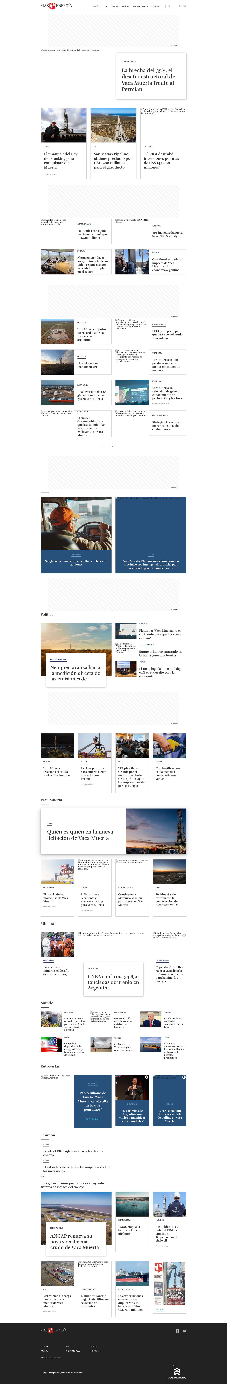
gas (95, 147)
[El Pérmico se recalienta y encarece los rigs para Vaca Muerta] (94, 871)
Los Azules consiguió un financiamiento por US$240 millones (92, 234)
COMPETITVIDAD (129, 61)
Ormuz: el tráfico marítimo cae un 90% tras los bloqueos (123, 1022)
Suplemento (160, 1309)
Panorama (148, 147)
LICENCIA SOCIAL (83, 411)
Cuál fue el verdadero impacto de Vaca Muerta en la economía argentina (166, 265)
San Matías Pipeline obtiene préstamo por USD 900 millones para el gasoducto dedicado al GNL (113, 163)
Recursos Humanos (162, 960)
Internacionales (140, 6)
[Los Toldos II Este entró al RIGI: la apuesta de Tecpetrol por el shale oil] (169, 1204)
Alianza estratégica (125, 888)
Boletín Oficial (82, 385)
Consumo (159, 762)
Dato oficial (93, 968)
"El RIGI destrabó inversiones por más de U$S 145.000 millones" (161, 161)
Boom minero (76, 554)
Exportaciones (48, 888)
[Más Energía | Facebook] (180, 6)
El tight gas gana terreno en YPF (88, 364)
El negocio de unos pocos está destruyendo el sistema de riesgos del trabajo (74, 1185)
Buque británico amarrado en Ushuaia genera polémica (160, 653)
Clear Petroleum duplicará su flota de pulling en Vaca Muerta (169, 1116)
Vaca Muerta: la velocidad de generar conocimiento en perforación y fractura (167, 393)
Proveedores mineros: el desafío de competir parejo (56, 970)
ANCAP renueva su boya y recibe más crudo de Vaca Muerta (74, 1241)
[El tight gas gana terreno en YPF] (57, 362)
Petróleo (97, 6)
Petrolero (167, 1012)
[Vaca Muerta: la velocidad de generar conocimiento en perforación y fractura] (132, 392)
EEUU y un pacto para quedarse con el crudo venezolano (167, 334)
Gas (106, 6)
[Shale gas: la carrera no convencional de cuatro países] (132, 422)
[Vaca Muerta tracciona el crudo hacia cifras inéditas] (57, 745)
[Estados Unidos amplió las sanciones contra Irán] (150, 1019)
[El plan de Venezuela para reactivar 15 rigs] (101, 1044)
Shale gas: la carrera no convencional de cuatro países (165, 425)
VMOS (157, 888)
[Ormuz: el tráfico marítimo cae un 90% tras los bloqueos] (101, 1019)
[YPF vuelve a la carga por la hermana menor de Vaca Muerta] (57, 1273)
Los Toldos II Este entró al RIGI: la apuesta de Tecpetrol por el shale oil (167, 1233)
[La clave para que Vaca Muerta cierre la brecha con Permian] (94, 745)
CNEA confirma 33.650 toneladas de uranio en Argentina (113, 982)
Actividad (169, 1104)
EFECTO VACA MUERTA (125, 1289)
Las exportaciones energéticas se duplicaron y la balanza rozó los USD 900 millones (130, 1303)
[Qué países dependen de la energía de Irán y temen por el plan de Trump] (51, 1044)
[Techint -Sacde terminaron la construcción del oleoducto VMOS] (169, 871)
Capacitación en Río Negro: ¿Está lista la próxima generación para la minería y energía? (169, 974)
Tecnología (156, 226)
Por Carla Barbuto (87, 910)
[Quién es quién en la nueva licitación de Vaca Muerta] (156, 831)
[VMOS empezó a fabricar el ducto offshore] (132, 1204)
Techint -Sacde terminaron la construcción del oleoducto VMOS (167, 900)
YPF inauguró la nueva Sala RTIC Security (167, 234)
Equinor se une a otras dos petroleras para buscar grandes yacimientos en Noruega (75, 1024)
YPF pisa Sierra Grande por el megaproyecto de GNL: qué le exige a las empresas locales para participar (132, 777)
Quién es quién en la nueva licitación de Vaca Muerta (80, 835)
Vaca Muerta (157, 353)
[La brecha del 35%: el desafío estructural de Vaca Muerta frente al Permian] (113, 76)
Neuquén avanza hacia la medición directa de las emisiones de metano (75, 675)
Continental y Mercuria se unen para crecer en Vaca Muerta (131, 900)
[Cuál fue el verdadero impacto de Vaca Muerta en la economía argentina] (132, 261)
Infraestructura (124, 1220)
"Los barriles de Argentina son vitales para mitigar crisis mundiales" (132, 1116)
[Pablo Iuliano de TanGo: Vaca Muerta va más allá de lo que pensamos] (57, 1101)
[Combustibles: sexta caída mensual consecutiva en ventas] (169, 745)
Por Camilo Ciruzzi (93, 1119)
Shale (46, 147)
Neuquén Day (156, 381)
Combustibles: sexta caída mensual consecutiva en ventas (169, 774)
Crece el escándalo (146, 645)
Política (125, 6)
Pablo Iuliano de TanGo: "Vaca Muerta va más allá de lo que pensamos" (93, 1101)
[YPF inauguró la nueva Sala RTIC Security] (132, 231)
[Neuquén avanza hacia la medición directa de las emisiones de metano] (76, 649)
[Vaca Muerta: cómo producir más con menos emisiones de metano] (132, 362)
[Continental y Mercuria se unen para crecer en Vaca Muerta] (132, 871)
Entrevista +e (132, 1104)
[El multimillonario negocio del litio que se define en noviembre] (94, 1273)
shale (49, 823)
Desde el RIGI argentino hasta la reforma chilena (73, 1153)
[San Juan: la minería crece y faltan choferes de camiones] (76, 523)
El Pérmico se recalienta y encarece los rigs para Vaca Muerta (92, 900)
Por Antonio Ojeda (50, 174)
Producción (81, 356)
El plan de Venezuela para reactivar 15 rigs (122, 1047)
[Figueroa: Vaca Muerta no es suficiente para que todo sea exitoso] (125, 631)
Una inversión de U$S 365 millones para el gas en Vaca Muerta (92, 395)
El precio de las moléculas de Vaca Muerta (55, 898)
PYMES (120, 762)
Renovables (156, 6)
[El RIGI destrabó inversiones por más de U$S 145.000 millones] (163, 125)
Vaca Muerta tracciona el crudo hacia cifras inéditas (56, 772)
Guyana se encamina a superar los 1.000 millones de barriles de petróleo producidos (175, 1050)
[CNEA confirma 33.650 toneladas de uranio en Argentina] (113, 958)
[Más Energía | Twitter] (184, 6)
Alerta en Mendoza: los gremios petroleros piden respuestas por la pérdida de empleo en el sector (92, 264)
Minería (115, 6)
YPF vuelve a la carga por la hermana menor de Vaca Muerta (57, 1301)
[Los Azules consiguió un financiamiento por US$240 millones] (57, 231)
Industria (84, 762)
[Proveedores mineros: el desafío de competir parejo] (57, 944)
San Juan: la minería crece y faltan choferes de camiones (76, 562)
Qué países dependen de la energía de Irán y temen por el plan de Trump (74, 1049)
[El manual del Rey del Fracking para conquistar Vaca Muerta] (63, 125)
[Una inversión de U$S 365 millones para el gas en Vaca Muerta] (57, 392)
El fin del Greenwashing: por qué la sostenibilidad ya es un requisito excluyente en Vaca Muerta (91, 426)
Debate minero (48, 960)
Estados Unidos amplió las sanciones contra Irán (173, 1022)
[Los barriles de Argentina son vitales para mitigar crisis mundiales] (132, 1087)
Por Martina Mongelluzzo (160, 404)
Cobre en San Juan (84, 224)
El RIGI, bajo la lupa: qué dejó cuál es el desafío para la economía (160, 672)
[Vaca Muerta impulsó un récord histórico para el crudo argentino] (57, 331)
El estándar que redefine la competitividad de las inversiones (76, 1169)
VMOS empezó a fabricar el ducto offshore (129, 1230)
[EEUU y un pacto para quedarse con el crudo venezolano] (132, 331)
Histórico (46, 762)
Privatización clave (88, 1289)
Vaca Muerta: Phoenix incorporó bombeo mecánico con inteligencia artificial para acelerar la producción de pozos (151, 564)
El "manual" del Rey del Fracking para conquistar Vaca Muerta (60, 161)
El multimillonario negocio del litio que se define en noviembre (95, 1301)
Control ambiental (58, 659)
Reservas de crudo (159, 324)
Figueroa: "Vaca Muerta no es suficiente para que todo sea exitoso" (160, 634)
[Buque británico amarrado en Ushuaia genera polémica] (125, 651)
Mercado (84, 888)
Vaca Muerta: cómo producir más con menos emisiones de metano (166, 365)
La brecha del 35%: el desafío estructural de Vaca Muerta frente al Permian (148, 79)
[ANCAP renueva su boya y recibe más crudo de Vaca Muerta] (76, 1218)
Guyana (166, 1037)
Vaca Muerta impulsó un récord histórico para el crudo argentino (91, 334)
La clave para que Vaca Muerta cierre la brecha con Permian (93, 774)
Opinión (46, 1144)
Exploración (68, 1012)
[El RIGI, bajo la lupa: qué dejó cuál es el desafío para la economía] (125, 669)
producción (81, 323)
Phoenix (151, 554)
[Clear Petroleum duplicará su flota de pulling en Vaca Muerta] (169, 1087)
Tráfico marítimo (120, 1012)
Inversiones (160, 1220)
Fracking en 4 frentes (160, 416)
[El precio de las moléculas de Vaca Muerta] (57, 871)
